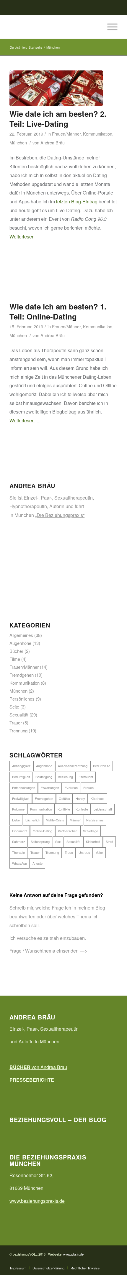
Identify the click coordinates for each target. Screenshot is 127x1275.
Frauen (88, 787)
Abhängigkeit (21, 765)
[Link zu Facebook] (95, 1261)
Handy (80, 798)
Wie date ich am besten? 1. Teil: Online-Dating (57, 311)
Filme (14, 659)
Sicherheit (93, 841)
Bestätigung (43, 776)
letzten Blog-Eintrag (76, 201)
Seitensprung (40, 841)
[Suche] (95, 27)
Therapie (18, 852)
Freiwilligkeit (20, 798)
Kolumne (18, 809)
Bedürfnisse (101, 765)
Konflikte (64, 809)
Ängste (37, 863)
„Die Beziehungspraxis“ (59, 515)
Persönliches (22, 699)
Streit (109, 841)
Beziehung (65, 776)
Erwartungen (50, 787)
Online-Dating (42, 830)
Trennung (18, 730)
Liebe (16, 820)
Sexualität (18, 714)
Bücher (16, 651)
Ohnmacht (19, 830)
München (18, 142)
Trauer (15, 722)
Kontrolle (82, 809)
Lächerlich (32, 820)
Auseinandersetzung (72, 765)
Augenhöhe (20, 643)
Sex (58, 841)
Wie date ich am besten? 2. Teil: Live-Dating (57, 118)
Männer (75, 820)
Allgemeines (21, 635)
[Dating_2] (56, 88)
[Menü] (109, 27)
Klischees (98, 798)
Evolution (71, 787)
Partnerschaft (67, 830)
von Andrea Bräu (38, 1067)
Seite (14, 707)
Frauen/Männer (66, 134)
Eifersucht (86, 776)
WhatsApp (19, 863)
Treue (69, 852)
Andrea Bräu (52, 142)
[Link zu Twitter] (104, 1261)
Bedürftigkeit (21, 776)
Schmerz (18, 841)
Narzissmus (95, 820)
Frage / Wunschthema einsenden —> (48, 950)
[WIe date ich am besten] (56, 281)
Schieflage (90, 830)
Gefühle (64, 798)
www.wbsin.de (73, 1254)
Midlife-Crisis (55, 820)
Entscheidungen (23, 787)
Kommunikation (97, 134)
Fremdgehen (21, 675)
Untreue (84, 852)
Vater (99, 852)
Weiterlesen (22, 236)
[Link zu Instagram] (113, 1261)
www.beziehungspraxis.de (37, 1200)
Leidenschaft (103, 809)
